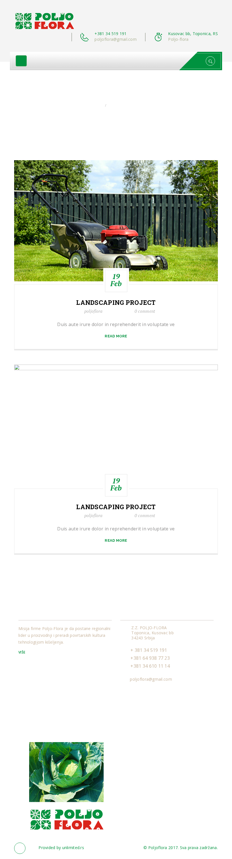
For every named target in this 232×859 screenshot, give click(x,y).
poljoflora (93, 311)
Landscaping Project (116, 303)
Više (22, 652)
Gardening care (123, 105)
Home (97, 105)
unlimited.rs (73, 847)
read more (116, 336)
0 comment (145, 311)
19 (116, 280)
